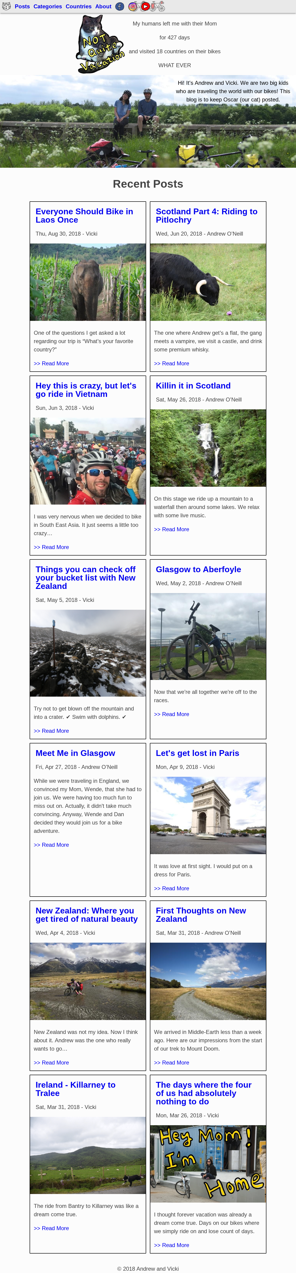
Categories (48, 6)
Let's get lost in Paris (197, 753)
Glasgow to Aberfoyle (198, 569)
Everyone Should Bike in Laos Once (84, 215)
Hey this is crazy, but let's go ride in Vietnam (86, 390)
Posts (22, 6)
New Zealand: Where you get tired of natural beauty (87, 915)
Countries (79, 6)
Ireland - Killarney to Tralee (76, 1089)
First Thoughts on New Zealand (201, 915)
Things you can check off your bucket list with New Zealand (86, 578)
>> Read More (51, 363)
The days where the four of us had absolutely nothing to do (204, 1093)
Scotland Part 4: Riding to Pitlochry (207, 215)
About (103, 6)
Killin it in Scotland (193, 385)
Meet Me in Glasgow (75, 753)
